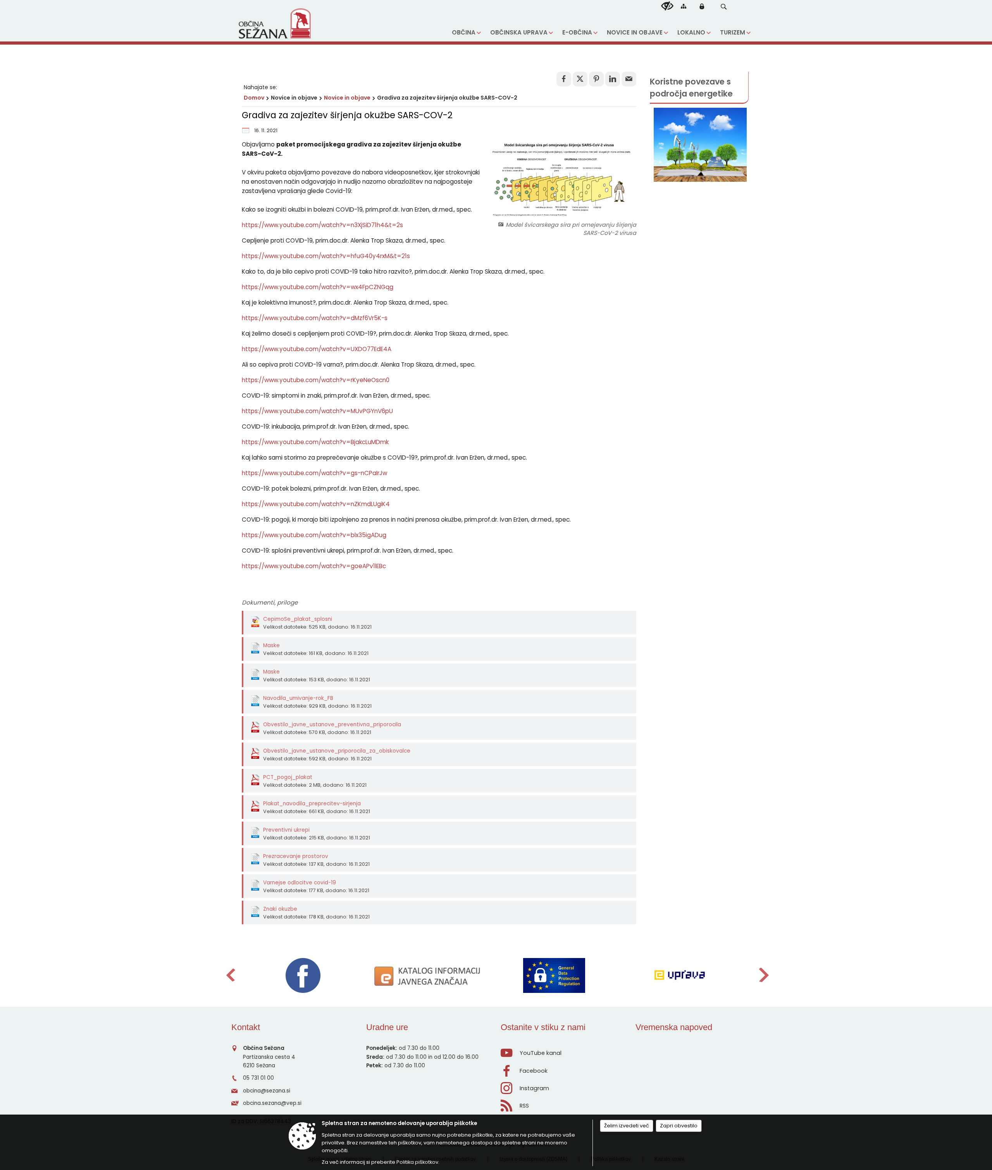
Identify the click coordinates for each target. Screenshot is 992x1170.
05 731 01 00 (258, 1078)
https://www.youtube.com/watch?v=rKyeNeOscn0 (315, 380)
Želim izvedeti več (626, 1125)
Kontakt (245, 1027)
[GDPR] (554, 975)
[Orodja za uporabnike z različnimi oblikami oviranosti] (667, 6)
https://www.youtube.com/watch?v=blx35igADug (314, 535)
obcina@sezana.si (266, 1090)
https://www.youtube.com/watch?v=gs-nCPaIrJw (314, 473)
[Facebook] (303, 975)
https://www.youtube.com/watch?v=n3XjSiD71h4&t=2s (322, 225)
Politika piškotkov (417, 1162)
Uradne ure (387, 1027)
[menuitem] (466, 32)
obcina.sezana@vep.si (272, 1103)
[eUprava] (679, 975)
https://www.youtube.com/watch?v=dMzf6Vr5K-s (315, 318)
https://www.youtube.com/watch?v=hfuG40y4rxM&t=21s (326, 256)
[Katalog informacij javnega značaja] (429, 975)
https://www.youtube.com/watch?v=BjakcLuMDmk (315, 442)
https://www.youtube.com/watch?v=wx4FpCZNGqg (317, 287)
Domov (254, 98)
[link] (563, 79)
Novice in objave (347, 98)
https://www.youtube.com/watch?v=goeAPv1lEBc (314, 566)
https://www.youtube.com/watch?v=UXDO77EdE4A (316, 349)
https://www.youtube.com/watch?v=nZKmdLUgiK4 (316, 504)
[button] (724, 7)
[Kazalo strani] (683, 6)
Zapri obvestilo (679, 1125)
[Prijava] (702, 6)
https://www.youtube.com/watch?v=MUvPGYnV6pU (317, 411)
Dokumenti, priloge (270, 602)
